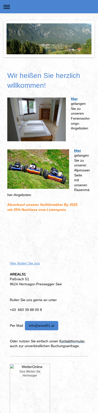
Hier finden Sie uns (25, 263)
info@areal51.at (41, 326)
